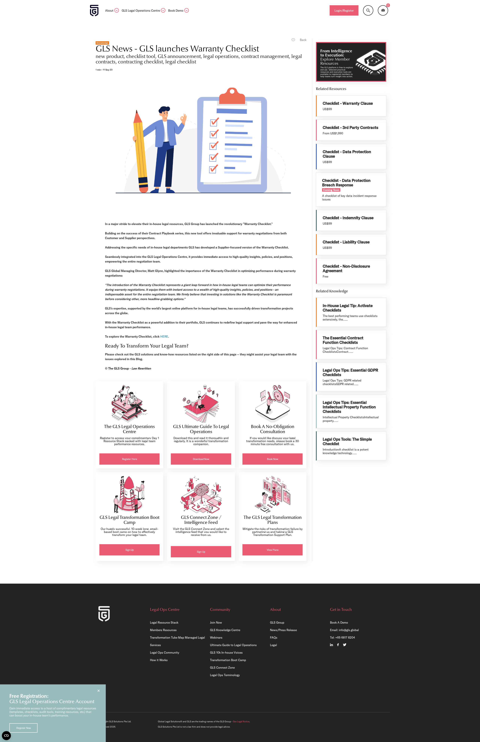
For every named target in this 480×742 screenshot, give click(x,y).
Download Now (201, 459)
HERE (164, 336)
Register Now (23, 728)
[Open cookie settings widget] (6, 735)
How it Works (159, 660)
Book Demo (175, 10)
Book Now (272, 459)
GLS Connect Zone (222, 667)
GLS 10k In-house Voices (226, 652)
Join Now (216, 622)
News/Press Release (283, 630)
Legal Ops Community (164, 652)
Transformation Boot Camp (228, 660)
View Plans (272, 549)
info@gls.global (349, 630)
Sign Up (129, 549)
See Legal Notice (241, 721)
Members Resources (163, 630)
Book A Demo (339, 622)
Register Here (129, 459)
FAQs (273, 637)
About (109, 10)
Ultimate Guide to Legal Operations (233, 645)
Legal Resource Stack (164, 622)
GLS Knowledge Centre (225, 630)
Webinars (216, 637)
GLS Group (277, 622)
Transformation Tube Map (167, 637)
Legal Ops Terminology (225, 675)
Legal (273, 645)
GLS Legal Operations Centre (141, 10)
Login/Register (344, 10)
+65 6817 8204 (345, 637)
